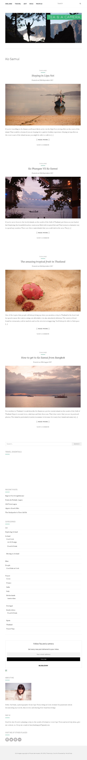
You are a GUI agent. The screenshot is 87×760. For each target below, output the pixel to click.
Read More (43, 139)
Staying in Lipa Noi (43, 75)
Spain (8, 620)
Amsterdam (11, 598)
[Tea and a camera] (43, 28)
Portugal (9, 606)
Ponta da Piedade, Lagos (13, 500)
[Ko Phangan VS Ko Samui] (43, 197)
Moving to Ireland (12, 554)
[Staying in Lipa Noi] (43, 105)
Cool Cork (10, 539)
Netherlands (10, 595)
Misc (31, 4)
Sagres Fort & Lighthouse (14, 496)
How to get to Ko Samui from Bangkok (43, 357)
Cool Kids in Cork (12, 568)
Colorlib (55, 753)
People (39, 4)
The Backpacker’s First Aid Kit (16, 512)
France (8, 583)
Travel (18, 4)
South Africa (10, 610)
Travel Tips (10, 629)
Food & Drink (12, 546)
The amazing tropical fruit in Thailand (43, 261)
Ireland (8, 4)
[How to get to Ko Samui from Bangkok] (43, 386)
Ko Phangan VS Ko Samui (43, 168)
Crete (8, 579)
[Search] (80, 3)
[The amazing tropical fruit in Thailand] (43, 290)
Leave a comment (43, 145)
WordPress (69, 753)
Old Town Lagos (11, 504)
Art (25, 4)
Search (76, 444)
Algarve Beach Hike (12, 508)
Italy (7, 591)
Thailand (43, 70)
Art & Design (12, 542)
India (8, 587)
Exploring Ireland (11, 532)
